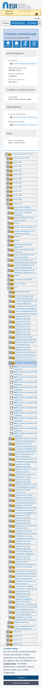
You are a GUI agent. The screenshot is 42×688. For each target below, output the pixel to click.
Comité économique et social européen (26, 63)
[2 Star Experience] (22, 11)
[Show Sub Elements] (7, 158)
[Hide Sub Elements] (6, 154)
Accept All (21, 678)
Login (35, 18)
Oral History (31, 23)
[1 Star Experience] (20, 11)
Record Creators (18, 23)
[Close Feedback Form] (36, 14)
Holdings (6, 23)
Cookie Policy (10, 663)
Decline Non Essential (21, 683)
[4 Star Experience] (27, 11)
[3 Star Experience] (25, 11)
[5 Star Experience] (30, 11)
